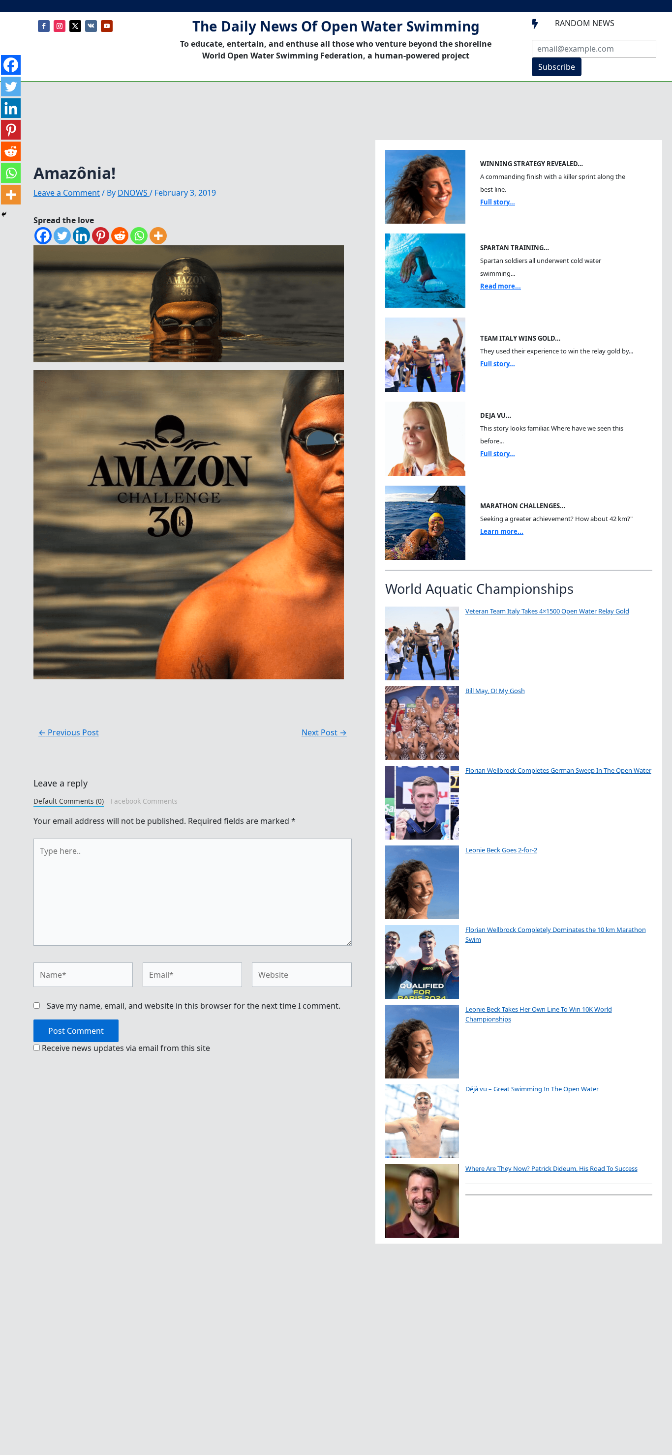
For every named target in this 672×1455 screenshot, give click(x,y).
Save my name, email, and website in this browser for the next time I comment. (193, 1005)
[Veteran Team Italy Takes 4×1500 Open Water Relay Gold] (422, 643)
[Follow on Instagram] (59, 26)
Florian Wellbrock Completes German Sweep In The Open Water (558, 770)
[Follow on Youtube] (107, 26)
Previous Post (68, 732)
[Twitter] (62, 235)
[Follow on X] (75, 26)
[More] (158, 235)
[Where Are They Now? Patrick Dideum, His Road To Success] (422, 1201)
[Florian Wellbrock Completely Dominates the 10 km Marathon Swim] (422, 962)
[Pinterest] (100, 235)
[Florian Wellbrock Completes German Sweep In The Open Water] (422, 803)
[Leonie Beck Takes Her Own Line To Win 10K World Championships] (422, 1041)
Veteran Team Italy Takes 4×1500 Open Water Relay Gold (547, 611)
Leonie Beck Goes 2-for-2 (501, 849)
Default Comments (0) (68, 801)
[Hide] (4, 214)
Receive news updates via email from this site (125, 1048)
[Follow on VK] (91, 26)
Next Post (324, 732)
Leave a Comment (66, 192)
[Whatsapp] (139, 235)
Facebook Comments (144, 801)
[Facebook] (43, 235)
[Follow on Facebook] (44, 26)
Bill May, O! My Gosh (495, 690)
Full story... (497, 202)
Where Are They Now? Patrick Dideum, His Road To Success (551, 1168)
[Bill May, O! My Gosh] (422, 723)
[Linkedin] (81, 235)
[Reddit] (119, 235)
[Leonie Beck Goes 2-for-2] (422, 882)
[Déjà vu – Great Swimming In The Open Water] (422, 1121)
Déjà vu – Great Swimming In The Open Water (532, 1088)
